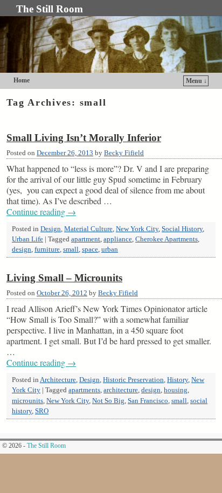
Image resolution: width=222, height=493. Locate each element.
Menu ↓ (196, 81)
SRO (41, 411)
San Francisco (148, 401)
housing (176, 390)
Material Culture (88, 229)
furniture (47, 249)
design (21, 249)
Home (21, 80)
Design (50, 229)
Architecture (58, 380)
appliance (117, 239)
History (177, 380)
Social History (182, 229)
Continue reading (41, 211)
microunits (27, 401)
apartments (84, 390)
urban (109, 249)
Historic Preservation (133, 380)
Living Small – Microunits (64, 277)
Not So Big (108, 401)
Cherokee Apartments (166, 239)
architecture (120, 390)
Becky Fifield (124, 153)
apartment (85, 239)
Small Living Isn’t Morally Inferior (83, 137)
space (90, 249)
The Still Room (49, 9)
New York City (137, 229)
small (71, 249)
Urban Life (27, 239)
